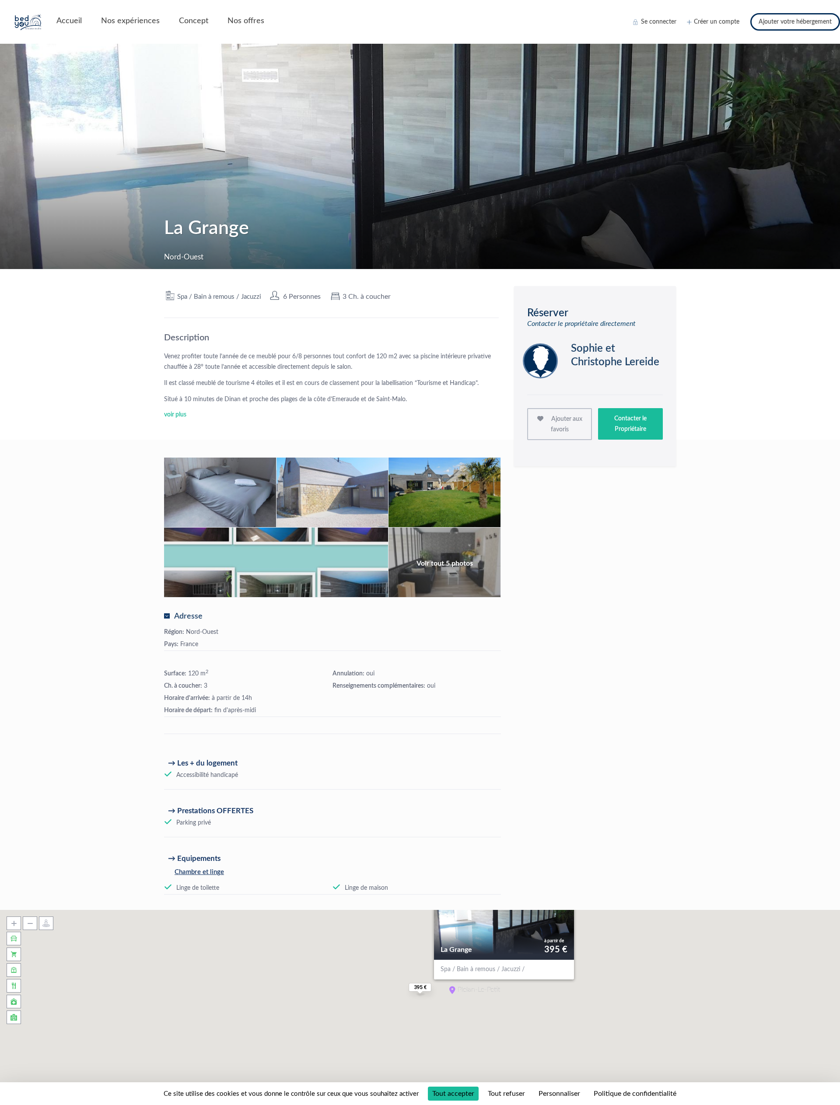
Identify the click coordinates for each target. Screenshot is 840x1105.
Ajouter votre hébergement (795, 22)
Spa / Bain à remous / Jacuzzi (219, 297)
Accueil (69, 21)
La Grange (456, 949)
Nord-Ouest (202, 632)
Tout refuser (506, 1093)
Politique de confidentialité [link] (635, 1093)
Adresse (188, 616)
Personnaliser (559, 1093)
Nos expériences (130, 21)
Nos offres (246, 21)
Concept (193, 21)
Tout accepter (453, 1093)
